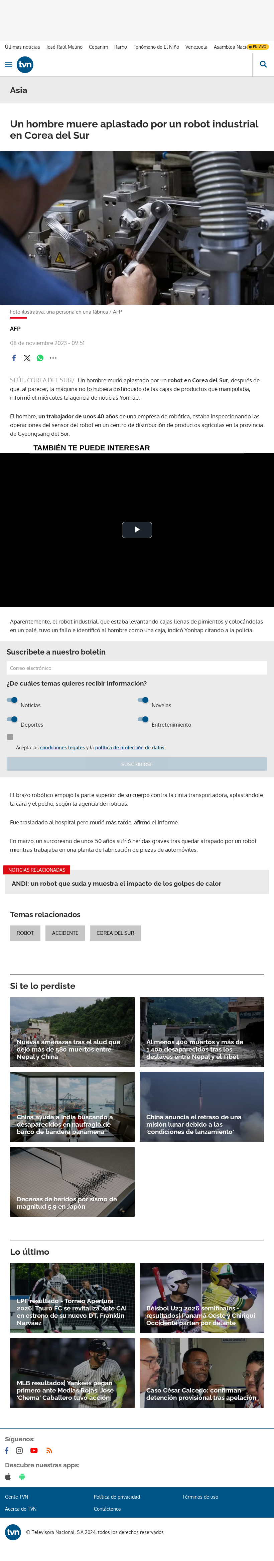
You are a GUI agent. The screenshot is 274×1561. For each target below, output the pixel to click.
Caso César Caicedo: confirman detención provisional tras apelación (201, 1394)
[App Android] (23, 1477)
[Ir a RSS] (50, 1451)
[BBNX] (13, 1532)
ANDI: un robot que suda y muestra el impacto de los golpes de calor (116, 883)
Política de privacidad (117, 1497)
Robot (25, 933)
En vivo (259, 47)
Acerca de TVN (20, 1509)
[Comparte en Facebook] (14, 358)
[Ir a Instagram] (20, 1451)
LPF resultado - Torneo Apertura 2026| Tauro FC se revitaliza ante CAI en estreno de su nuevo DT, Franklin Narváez (72, 1311)
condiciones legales (62, 747)
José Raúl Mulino (64, 47)
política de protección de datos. (130, 747)
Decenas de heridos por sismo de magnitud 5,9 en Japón (67, 1202)
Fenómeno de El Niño (156, 47)
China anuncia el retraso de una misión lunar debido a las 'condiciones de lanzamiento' (194, 1124)
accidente (65, 933)
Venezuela (196, 47)
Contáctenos (107, 1509)
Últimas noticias (22, 47)
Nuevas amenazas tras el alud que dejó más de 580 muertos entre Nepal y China (68, 1049)
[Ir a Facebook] (8, 1451)
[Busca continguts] (263, 64)
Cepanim (98, 47)
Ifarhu (120, 47)
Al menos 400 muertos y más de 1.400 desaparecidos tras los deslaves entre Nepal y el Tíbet (194, 1049)
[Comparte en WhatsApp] (40, 358)
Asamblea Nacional (235, 47)
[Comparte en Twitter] (27, 358)
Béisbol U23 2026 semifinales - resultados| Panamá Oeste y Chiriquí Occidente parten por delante (200, 1315)
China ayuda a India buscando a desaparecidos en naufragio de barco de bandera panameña (65, 1124)
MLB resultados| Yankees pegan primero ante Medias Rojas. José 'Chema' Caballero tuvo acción (65, 1390)
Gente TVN (16, 1497)
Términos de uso (200, 1497)
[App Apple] (9, 1477)
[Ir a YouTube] (35, 1451)
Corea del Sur (115, 933)
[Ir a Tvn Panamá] (134, 64)
